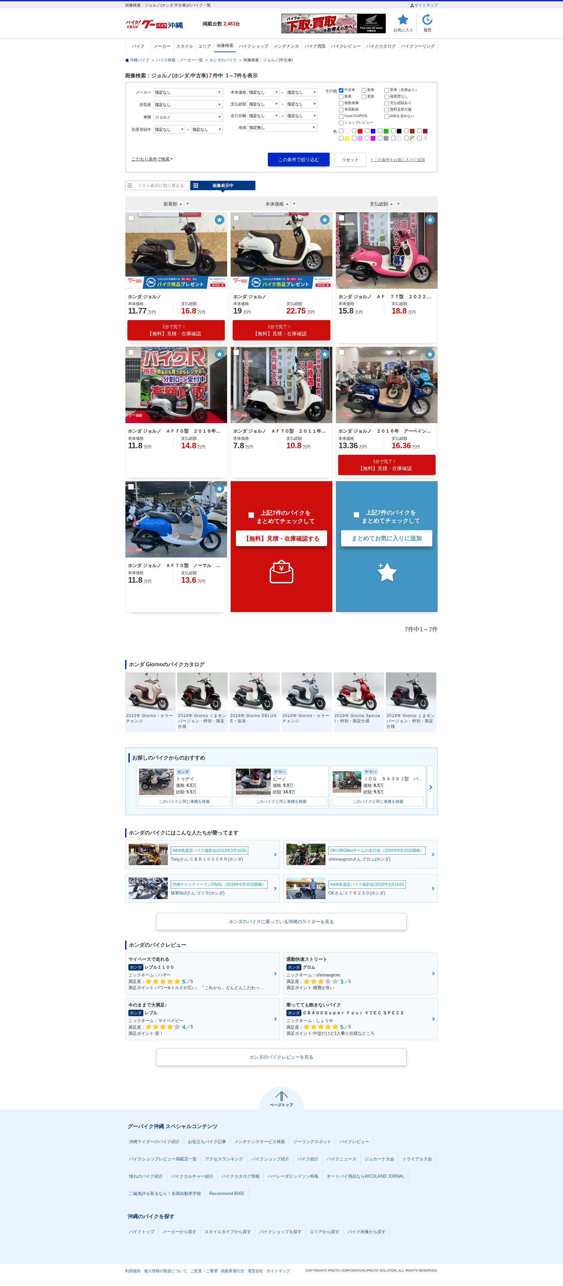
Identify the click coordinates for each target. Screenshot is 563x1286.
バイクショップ (253, 46)
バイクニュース (341, 1158)
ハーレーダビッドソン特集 (293, 1176)
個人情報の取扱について (165, 1271)
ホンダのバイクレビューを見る (281, 1057)
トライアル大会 (417, 1158)
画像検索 (225, 45)
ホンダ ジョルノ (144, 296)
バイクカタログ (381, 46)
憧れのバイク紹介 (146, 1176)
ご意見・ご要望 (204, 1271)
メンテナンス (286, 46)
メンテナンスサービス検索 (259, 1141)
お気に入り (403, 30)
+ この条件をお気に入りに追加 (398, 160)
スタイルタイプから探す (228, 1231)
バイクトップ (141, 1231)
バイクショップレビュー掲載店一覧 (163, 1158)
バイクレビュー (346, 46)
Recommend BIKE (226, 1193)
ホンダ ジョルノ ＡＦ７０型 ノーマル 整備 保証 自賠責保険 (175, 565)
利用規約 (133, 1271)
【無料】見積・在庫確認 (174, 330)
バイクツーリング (418, 46)
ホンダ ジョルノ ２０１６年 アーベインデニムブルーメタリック (386, 431)
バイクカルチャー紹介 (192, 1176)
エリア (204, 46)
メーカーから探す (179, 1231)
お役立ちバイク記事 (207, 1141)
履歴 (427, 30)
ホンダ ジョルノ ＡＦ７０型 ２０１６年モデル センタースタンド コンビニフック (175, 431)
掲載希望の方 (232, 1271)
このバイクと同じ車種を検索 (184, 801)
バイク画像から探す (367, 1231)
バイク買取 (315, 46)
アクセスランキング (224, 1158)
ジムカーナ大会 (379, 1158)
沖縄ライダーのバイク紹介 (154, 1141)
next (430, 787)
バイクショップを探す (280, 1231)
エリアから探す (324, 1231)
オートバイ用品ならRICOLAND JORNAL (365, 1176)
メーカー (162, 46)
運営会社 (255, 1271)
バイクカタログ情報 (241, 1176)
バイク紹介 (308, 1158)
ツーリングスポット (312, 1141)
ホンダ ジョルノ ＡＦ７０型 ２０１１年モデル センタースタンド (280, 431)
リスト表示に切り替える (160, 185)
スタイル (184, 46)
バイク (138, 46)
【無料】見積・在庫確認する (281, 538)
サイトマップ (426, 5)
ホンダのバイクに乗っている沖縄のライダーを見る (281, 921)
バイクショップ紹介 (270, 1158)
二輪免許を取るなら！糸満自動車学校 (165, 1193)
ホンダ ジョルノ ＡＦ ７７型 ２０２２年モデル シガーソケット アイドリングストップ (386, 296)
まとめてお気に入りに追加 (387, 538)
